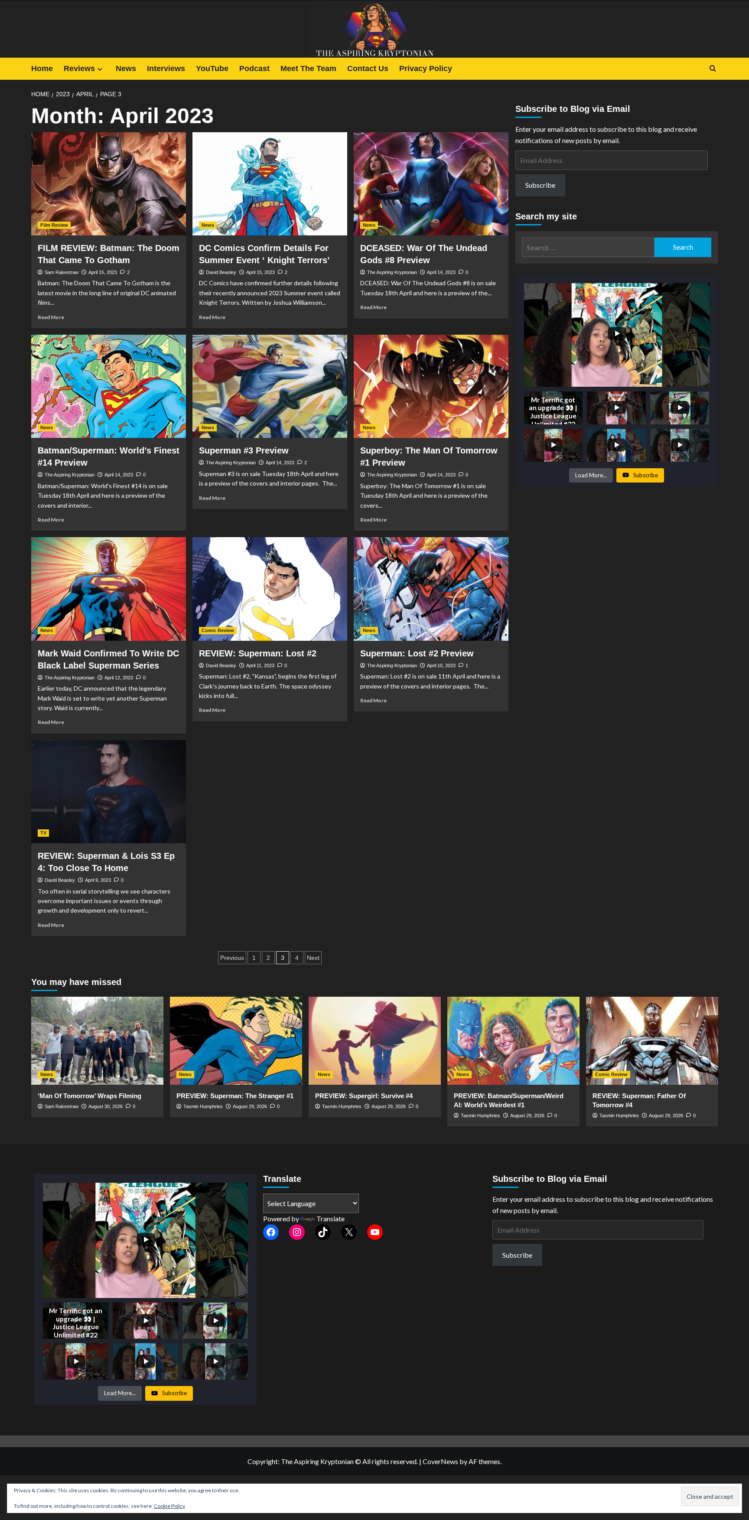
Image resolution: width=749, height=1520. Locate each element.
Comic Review (218, 630)
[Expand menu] (100, 69)
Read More (51, 317)
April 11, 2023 (260, 665)
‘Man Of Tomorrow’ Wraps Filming (89, 1095)
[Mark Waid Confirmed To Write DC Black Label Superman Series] (108, 588)
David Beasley (221, 272)
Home (42, 68)
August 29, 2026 (250, 1106)
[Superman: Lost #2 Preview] (431, 588)
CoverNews (440, 1461)
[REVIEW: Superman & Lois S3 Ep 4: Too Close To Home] (108, 791)
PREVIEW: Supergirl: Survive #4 (364, 1095)
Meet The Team (308, 68)
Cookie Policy (169, 1506)
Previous (232, 957)
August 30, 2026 (105, 1106)
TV (43, 832)
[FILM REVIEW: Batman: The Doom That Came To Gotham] (108, 183)
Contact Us (367, 68)
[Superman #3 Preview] (269, 386)
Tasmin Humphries (203, 1106)
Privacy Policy (425, 68)
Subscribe (540, 184)
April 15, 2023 (102, 272)
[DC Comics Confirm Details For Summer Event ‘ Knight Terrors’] (269, 183)
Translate (330, 1218)
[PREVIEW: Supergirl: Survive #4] (375, 1041)
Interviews (166, 68)
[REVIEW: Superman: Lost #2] (269, 588)
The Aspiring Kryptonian (392, 272)
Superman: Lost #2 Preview (417, 653)
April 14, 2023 (441, 272)
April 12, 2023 (118, 677)
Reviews (79, 68)
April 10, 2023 (441, 665)
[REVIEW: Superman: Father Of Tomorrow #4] (652, 1041)
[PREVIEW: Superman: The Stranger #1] (236, 1041)
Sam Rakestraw (61, 272)
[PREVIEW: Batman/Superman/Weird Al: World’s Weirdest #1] (513, 1041)
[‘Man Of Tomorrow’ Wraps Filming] (97, 1041)
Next (313, 957)
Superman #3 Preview (244, 450)
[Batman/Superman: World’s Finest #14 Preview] (108, 386)
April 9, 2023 (98, 880)
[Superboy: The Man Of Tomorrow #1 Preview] (431, 386)
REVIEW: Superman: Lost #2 (257, 653)
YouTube (212, 68)
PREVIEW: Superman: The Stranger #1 (234, 1095)
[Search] (712, 68)
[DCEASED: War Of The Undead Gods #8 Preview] (431, 183)
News (126, 68)
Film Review (54, 225)
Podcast (254, 68)
